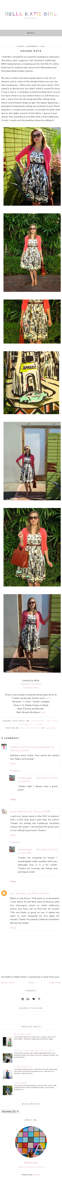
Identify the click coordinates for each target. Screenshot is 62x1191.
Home (31, 982)
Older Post (55, 982)
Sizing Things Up (23, 1067)
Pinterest (25, 724)
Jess (12, 893)
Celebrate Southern (31, 684)
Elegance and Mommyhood (24, 747)
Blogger (36, 1174)
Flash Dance (20, 1083)
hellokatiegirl (25, 778)
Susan (13, 811)
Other (39, 724)
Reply (13, 763)
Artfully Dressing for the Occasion (34, 1051)
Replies (16, 770)
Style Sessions (31, 687)
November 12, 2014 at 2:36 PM (34, 811)
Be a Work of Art (23, 1034)
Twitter (51, 721)
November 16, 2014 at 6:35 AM (32, 893)
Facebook (37, 721)
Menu (31, 33)
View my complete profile (31, 1167)
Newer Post (7, 982)
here (47, 698)
